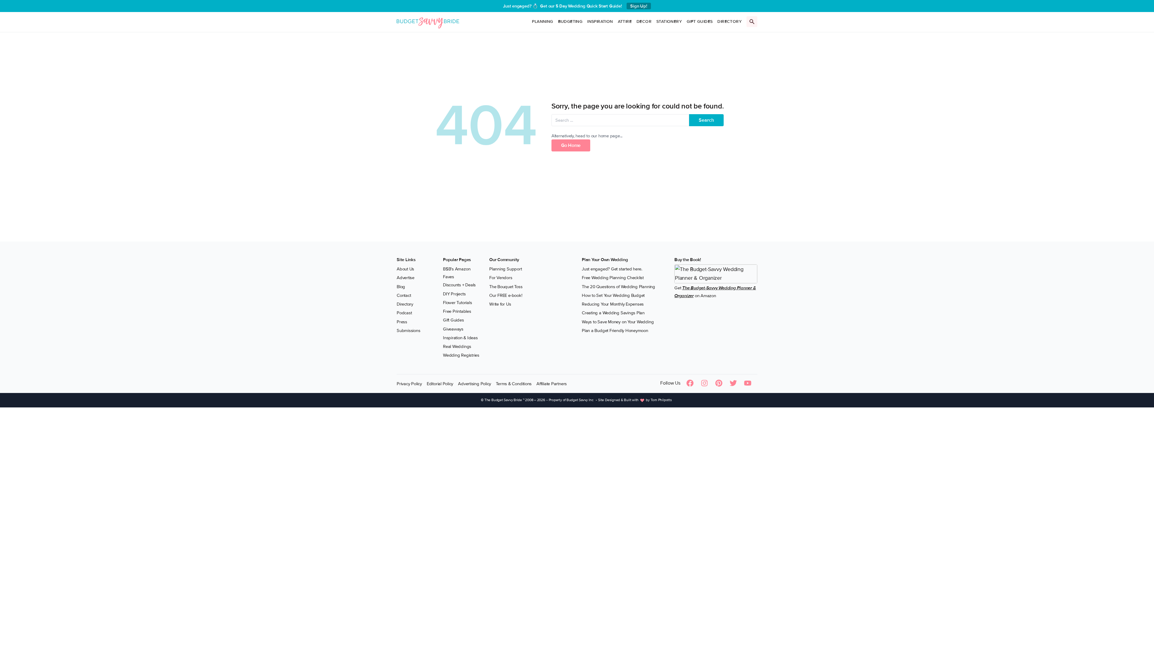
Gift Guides (700, 21)
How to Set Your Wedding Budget (613, 295)
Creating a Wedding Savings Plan (613, 312)
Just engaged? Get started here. (612, 269)
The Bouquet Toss (505, 286)
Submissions (408, 330)
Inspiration (600, 21)
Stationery (669, 21)
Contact (404, 295)
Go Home (571, 145)
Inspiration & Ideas (460, 337)
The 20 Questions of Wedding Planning (618, 286)
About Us (405, 269)
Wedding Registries (461, 355)
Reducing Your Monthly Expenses (613, 304)
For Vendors (500, 277)
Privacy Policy (409, 383)
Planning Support (505, 269)
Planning (542, 21)
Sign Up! (638, 6)
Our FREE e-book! (505, 295)
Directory (729, 21)
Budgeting (570, 21)
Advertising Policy (474, 383)
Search (706, 120)
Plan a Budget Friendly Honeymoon (615, 330)
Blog (401, 286)
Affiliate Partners (551, 383)
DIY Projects (454, 294)
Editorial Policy (440, 383)
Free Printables (457, 311)
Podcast (404, 312)
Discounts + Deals (459, 285)
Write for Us (500, 304)
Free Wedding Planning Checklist (613, 277)
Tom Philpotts (661, 400)
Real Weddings (457, 346)
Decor (644, 21)
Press (402, 321)
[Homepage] (428, 22)
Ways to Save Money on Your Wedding (618, 321)
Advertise (405, 277)
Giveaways (453, 329)
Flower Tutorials (457, 302)
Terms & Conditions (514, 383)
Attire (625, 21)
